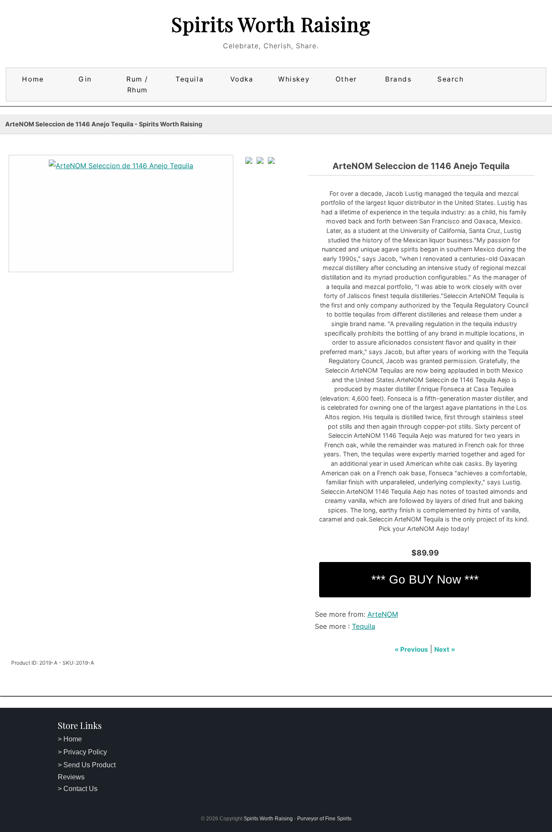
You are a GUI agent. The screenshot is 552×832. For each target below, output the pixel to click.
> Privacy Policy (82, 752)
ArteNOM (382, 614)
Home (33, 79)
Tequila (190, 79)
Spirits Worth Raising (270, 23)
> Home (70, 739)
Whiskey (294, 79)
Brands (398, 79)
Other (346, 79)
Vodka (242, 79)
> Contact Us (77, 788)
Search (450, 79)
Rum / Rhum (137, 84)
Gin (85, 79)
